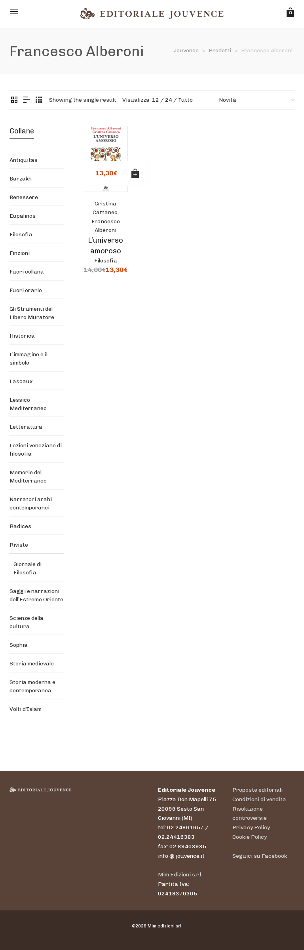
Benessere (24, 197)
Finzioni (20, 253)
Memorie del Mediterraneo (28, 476)
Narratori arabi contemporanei (31, 503)
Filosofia (105, 260)
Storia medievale (32, 663)
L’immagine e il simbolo (29, 358)
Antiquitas (24, 160)
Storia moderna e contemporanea (32, 686)
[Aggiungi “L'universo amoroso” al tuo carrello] (135, 173)
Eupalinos (23, 216)
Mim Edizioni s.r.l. (180, 874)
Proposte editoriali (257, 790)
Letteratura (26, 427)
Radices (20, 526)
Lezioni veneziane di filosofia (36, 449)
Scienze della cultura (27, 622)
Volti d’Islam (26, 709)
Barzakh (21, 178)
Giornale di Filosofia (27, 568)
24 (168, 100)
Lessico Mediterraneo (28, 404)
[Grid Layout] (39, 100)
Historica (22, 335)
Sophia (19, 645)
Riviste (19, 545)
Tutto (185, 100)
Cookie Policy (249, 837)
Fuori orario (26, 290)
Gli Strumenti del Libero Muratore (32, 313)
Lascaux (21, 381)
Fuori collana (27, 271)
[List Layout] (26, 100)
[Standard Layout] (14, 100)
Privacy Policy (251, 827)
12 (155, 100)
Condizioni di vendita (259, 799)
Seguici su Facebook (259, 856)
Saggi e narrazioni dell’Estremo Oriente (36, 595)
